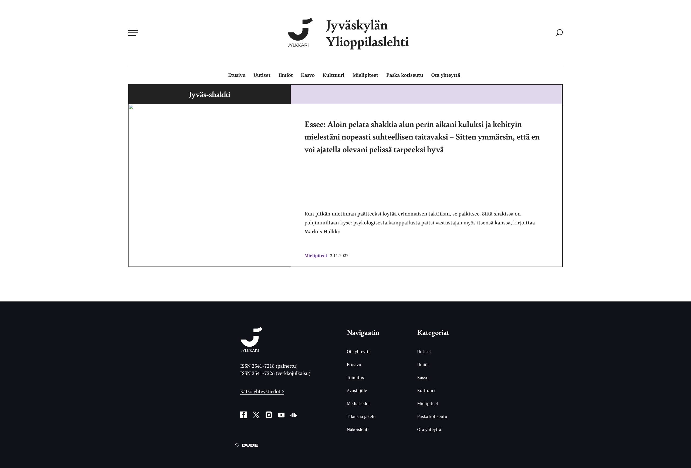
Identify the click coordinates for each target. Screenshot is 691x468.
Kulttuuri (333, 75)
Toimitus (355, 377)
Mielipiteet (365, 75)
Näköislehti (358, 429)
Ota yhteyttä (445, 75)
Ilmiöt (286, 75)
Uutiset (262, 75)
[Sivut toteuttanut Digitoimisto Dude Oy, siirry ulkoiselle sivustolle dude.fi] (246, 446)
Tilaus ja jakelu (361, 416)
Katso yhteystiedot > (262, 391)
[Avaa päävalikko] (133, 32)
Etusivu (236, 75)
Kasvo (308, 75)
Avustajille (357, 390)
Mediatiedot (358, 403)
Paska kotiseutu (404, 75)
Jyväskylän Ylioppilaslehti (367, 33)
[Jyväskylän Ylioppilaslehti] (251, 350)
